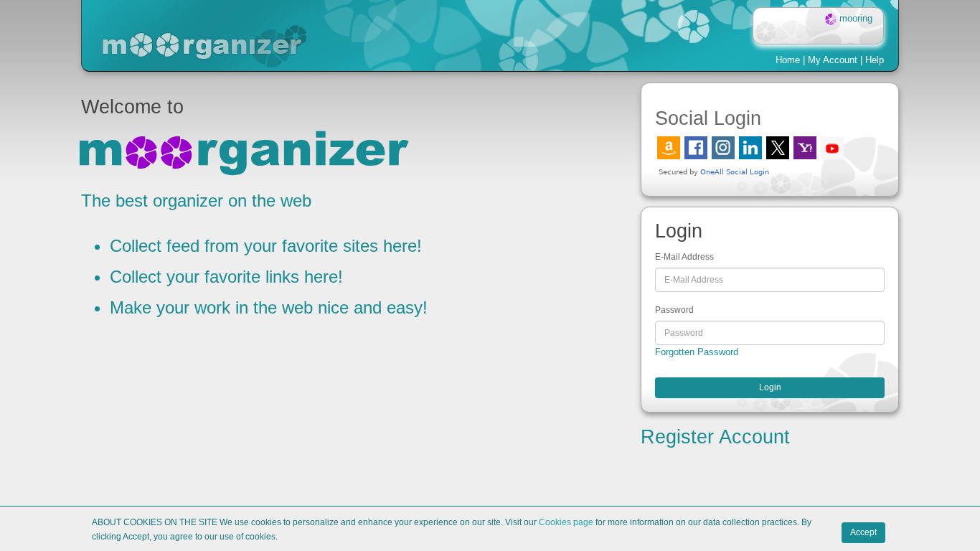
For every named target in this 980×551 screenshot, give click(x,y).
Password (674, 310)
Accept (863, 532)
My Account (832, 60)
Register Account (715, 437)
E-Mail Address (684, 257)
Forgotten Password (696, 352)
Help (874, 60)
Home (788, 60)
